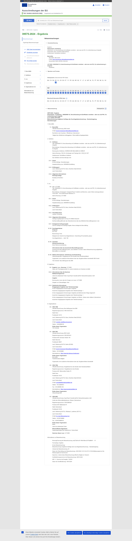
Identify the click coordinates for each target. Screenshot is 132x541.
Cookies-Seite (34, 534)
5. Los (26, 79)
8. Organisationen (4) (30, 86)
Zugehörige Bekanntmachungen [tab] (31, 42)
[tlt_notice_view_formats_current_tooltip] (105, 108)
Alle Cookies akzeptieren (74, 532)
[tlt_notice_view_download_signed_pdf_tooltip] (56, 82)
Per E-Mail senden (32, 60)
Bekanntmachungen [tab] (28, 39)
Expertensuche (61, 24)
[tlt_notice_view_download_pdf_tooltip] (48, 93)
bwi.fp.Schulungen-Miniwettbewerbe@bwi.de (63, 59)
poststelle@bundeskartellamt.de (64, 382)
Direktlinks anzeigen (32, 52)
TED (23, 30)
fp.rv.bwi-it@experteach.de (62, 416)
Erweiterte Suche (52, 24)
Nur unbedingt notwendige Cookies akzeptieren (97, 532)
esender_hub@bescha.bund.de (64, 322)
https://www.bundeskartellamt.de (69, 389)
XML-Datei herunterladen (33, 49)
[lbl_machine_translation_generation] (66, 98)
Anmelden (97, 5)
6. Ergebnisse (28, 83)
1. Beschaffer (27, 71)
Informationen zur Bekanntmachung (29, 91)
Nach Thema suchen (71, 24)
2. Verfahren (27, 75)
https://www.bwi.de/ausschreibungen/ (70, 353)
